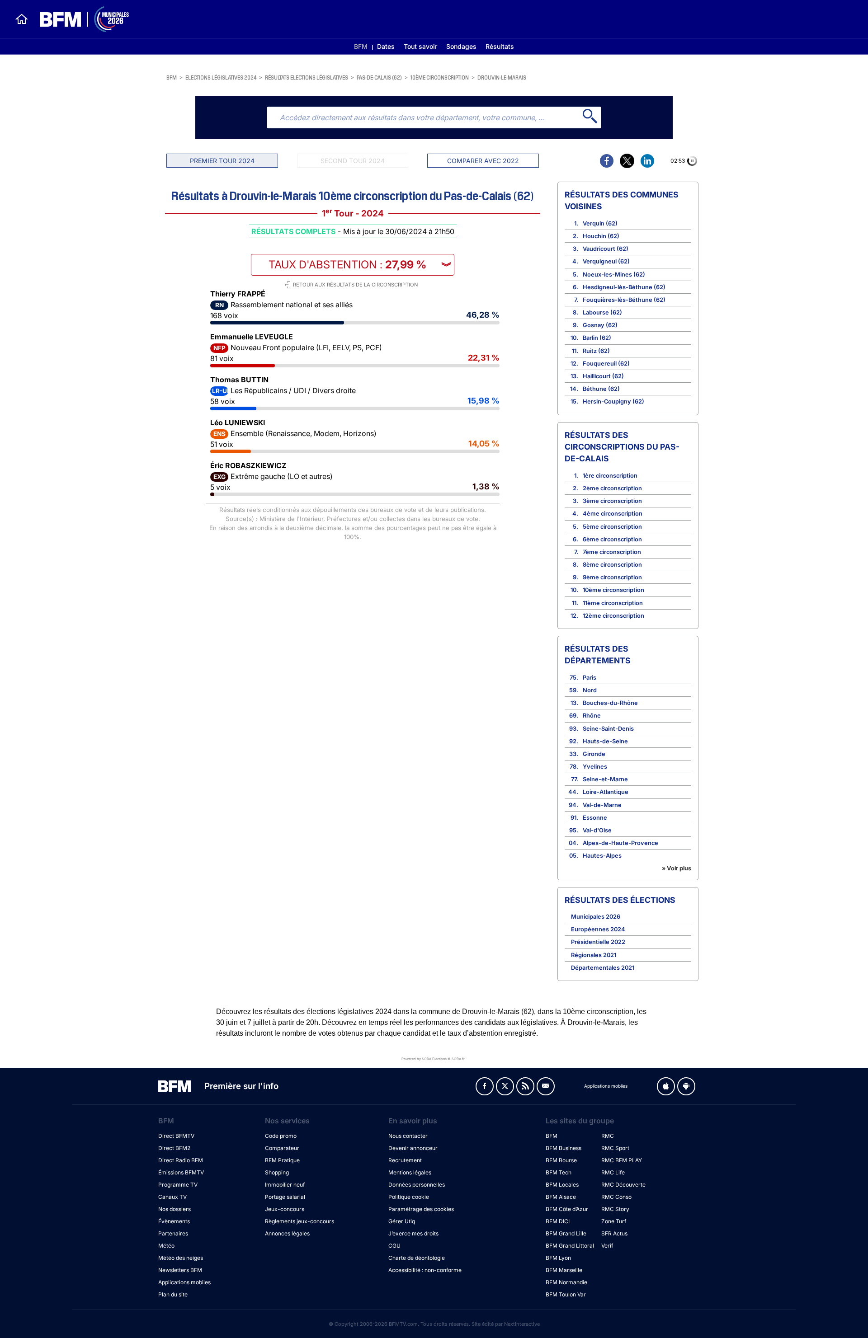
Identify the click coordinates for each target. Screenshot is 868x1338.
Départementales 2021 (602, 967)
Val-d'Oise (597, 830)
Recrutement (405, 1160)
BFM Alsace (561, 1196)
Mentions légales (409, 1172)
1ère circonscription (610, 475)
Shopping (277, 1172)
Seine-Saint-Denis (608, 728)
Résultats (500, 46)
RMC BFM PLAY (621, 1160)
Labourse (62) (602, 312)
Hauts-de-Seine (605, 741)
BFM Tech (558, 1172)
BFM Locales (562, 1184)
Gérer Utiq (401, 1221)
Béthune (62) (601, 388)
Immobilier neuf (285, 1184)
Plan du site (173, 1294)
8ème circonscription (612, 564)
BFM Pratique (282, 1160)
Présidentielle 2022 (598, 942)
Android (686, 1086)
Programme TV (178, 1184)
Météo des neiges (180, 1257)
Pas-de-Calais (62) (379, 77)
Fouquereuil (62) (606, 363)
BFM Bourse (561, 1160)
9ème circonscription (612, 577)
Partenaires (173, 1233)
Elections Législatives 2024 (220, 77)
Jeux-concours (284, 1209)
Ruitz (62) (596, 350)
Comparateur (282, 1148)
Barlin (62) (597, 337)
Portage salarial (285, 1196)
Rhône (592, 715)
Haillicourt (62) (603, 376)
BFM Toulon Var (566, 1294)
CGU (394, 1245)
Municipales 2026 (595, 916)
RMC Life (613, 1172)
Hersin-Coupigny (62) (613, 401)
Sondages (461, 46)
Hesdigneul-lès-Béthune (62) (624, 287)
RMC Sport (615, 1148)
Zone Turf (613, 1221)
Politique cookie (408, 1196)
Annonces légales (287, 1233)
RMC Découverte (623, 1184)
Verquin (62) (600, 223)
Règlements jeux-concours (299, 1221)
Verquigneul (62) (606, 261)
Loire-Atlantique (605, 792)
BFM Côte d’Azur (567, 1209)
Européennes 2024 (598, 929)
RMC (607, 1135)
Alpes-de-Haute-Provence (620, 843)
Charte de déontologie (416, 1257)
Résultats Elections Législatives (306, 77)
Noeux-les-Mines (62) (614, 274)
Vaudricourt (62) (605, 248)
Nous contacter (408, 1135)
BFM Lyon (558, 1257)
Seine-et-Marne (605, 779)
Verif (607, 1245)
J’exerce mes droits (413, 1233)
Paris (589, 677)
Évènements (174, 1221)
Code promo (281, 1135)
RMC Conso (616, 1196)
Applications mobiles (184, 1282)
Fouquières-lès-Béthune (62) (624, 299)
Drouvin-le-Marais (501, 77)
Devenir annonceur (413, 1148)
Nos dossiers (174, 1209)
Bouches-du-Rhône (610, 703)
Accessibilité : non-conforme (425, 1270)
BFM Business (563, 1148)
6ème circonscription (612, 539)
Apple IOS (666, 1086)
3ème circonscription (612, 501)
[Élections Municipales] (79, 19)
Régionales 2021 (593, 955)
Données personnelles (416, 1184)
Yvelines (595, 766)
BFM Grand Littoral (570, 1245)
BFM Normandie (566, 1282)
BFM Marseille (564, 1270)
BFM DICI (558, 1221)
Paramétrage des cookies (421, 1209)
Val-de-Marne (602, 805)
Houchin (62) (601, 236)
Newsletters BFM (180, 1270)
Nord (590, 690)
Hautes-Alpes (602, 855)
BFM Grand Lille (566, 1233)
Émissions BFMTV (181, 1172)
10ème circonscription (439, 77)
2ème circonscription (612, 488)
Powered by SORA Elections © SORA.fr (433, 1058)
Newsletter (546, 1086)
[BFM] (21, 19)
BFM (361, 46)
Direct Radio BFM (180, 1160)
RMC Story (615, 1209)
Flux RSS (525, 1086)
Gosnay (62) (600, 325)
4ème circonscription (612, 513)
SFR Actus (614, 1233)
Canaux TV (172, 1196)
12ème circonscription (613, 615)
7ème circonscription (612, 552)
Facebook (485, 1086)
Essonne (595, 817)
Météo (166, 1245)
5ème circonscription (612, 526)
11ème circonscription (613, 603)
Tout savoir (420, 46)
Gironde (594, 754)
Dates (386, 46)
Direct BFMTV (176, 1135)
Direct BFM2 (174, 1148)
